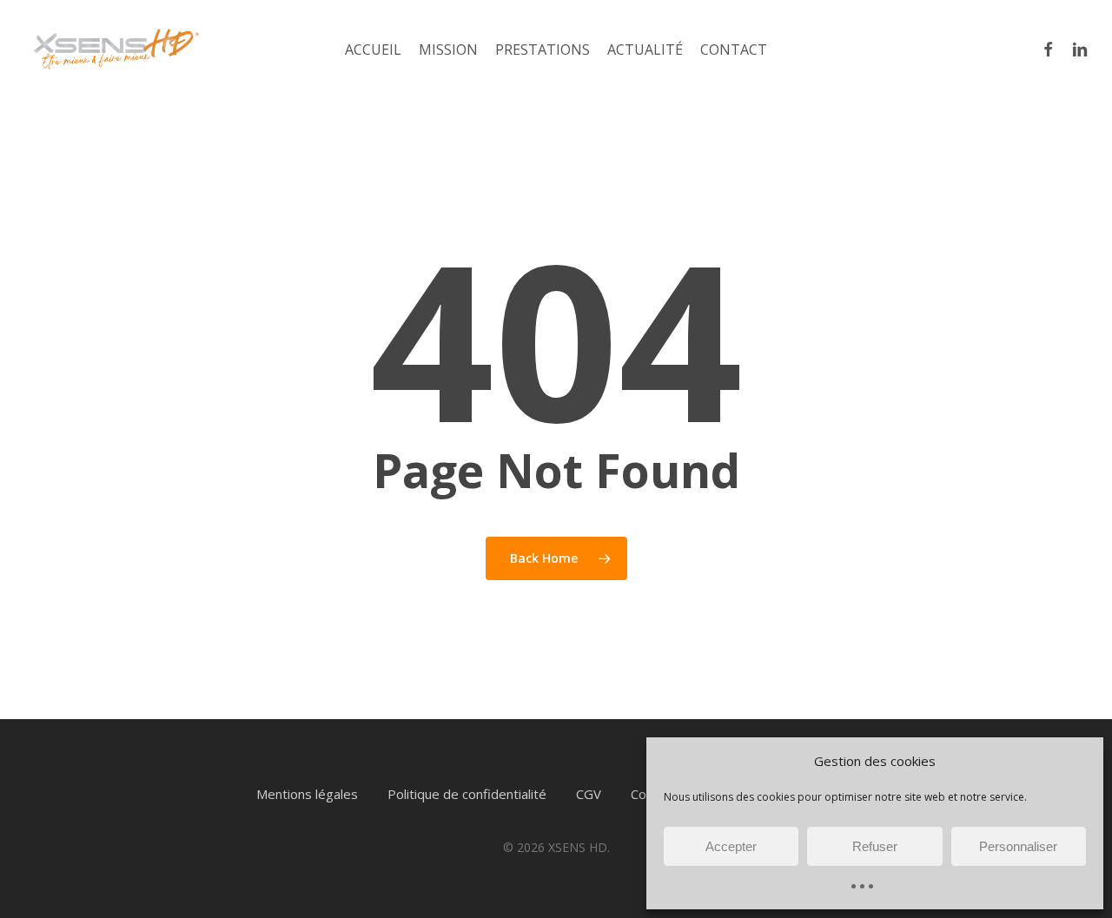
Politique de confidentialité (466, 793)
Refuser (874, 846)
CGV (588, 793)
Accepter (731, 846)
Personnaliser (1018, 846)
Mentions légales (307, 793)
